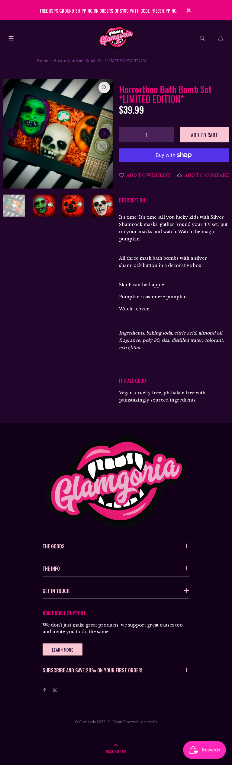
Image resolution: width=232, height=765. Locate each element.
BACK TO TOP (116, 751)
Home (42, 61)
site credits (148, 722)
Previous (12, 133)
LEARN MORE (62, 649)
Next (104, 133)
